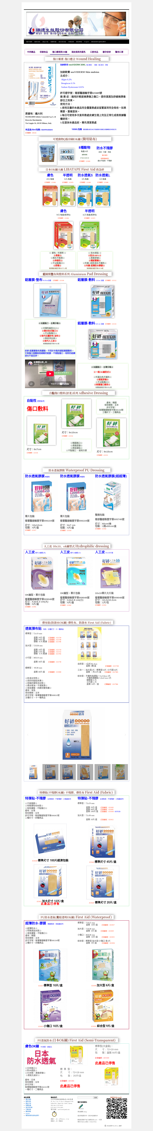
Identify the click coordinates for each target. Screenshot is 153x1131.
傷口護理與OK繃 (59, 52)
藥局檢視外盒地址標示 (98, 42)
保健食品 (44, 52)
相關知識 (53, 42)
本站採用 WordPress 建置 (114, 1126)
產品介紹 (45, 42)
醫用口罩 (119, 52)
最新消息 (37, 42)
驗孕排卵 (107, 52)
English (86, 42)
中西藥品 (31, 52)
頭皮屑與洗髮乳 (79, 52)
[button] (27, 734)
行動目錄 (71, 42)
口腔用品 (94, 52)
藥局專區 (79, 42)
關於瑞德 (29, 42)
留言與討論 (62, 42)
